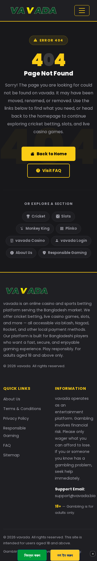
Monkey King (38, 228)
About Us (24, 252)
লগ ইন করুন (65, 555)
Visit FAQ (51, 170)
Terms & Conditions (22, 408)
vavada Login (74, 240)
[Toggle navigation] (81, 10)
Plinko (71, 228)
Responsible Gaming (67, 252)
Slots (66, 216)
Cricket (38, 216)
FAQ (7, 445)
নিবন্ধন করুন (32, 555)
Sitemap (11, 455)
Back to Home (52, 154)
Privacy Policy (16, 418)
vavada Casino (30, 240)
